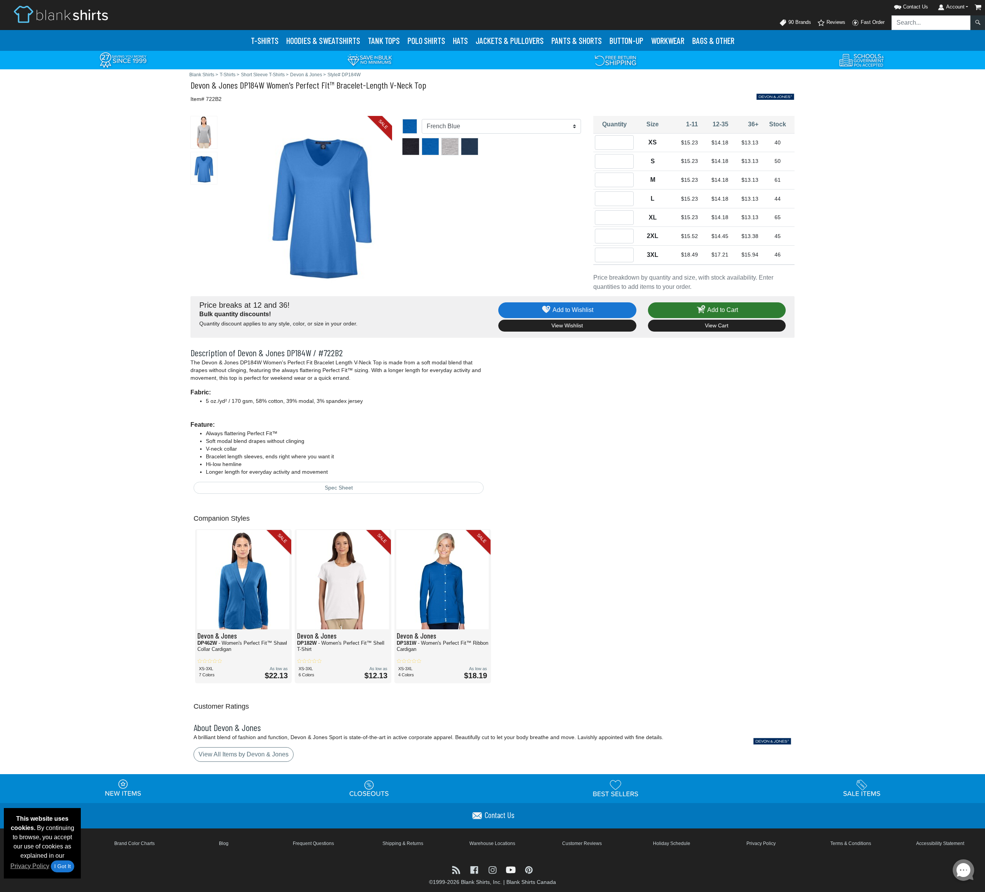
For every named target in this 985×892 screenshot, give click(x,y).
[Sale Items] (862, 788)
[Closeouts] (369, 788)
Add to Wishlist (572, 310)
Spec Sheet (339, 488)
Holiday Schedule (671, 843)
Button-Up (626, 40)
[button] (901, 5)
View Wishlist (567, 325)
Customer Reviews (582, 843)
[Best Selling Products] (615, 788)
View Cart (716, 325)
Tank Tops (384, 40)
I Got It (62, 866)
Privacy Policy (29, 866)
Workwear (667, 40)
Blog (224, 843)
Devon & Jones (214, 85)
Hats (460, 40)
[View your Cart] (978, 7)
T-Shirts (265, 40)
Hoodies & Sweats (323, 40)
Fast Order (872, 22)
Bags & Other (713, 40)
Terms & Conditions (850, 843)
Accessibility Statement (940, 843)
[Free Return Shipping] (615, 59)
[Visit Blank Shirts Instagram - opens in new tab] (493, 869)
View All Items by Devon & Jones (244, 754)
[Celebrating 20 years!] (123, 59)
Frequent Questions (313, 843)
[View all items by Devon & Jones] (775, 96)
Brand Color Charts (134, 843)
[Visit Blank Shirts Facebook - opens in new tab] (475, 869)
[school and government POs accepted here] (862, 60)
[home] (61, 14)
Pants (576, 40)
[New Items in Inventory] (123, 788)
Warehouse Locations (492, 843)
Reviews (835, 22)
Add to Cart (722, 310)
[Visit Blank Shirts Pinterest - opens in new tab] (529, 869)
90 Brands (799, 22)
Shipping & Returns (402, 843)
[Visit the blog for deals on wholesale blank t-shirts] (457, 869)
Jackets (510, 40)
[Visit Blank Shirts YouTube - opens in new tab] (512, 869)
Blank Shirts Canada (531, 882)
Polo (426, 40)
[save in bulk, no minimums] (369, 59)
